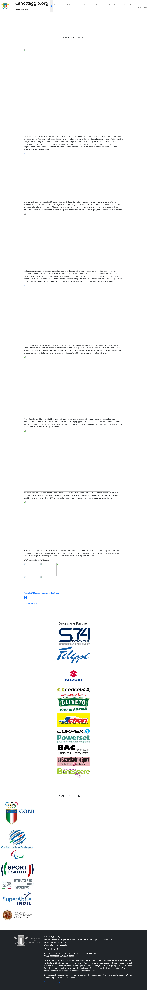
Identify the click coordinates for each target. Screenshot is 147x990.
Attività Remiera (114, 5)
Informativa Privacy (52, 982)
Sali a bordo (72, 5)
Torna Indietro (31, 603)
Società (83, 5)
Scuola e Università (96, 5)
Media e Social (129, 5)
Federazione (59, 5)
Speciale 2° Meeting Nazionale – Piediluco (41, 593)
